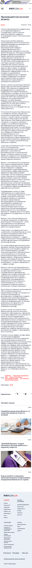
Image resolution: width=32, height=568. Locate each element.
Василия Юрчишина (11, 380)
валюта (19, 522)
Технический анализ (8, 542)
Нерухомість (21, 508)
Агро (5, 515)
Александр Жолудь (11, 378)
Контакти (7, 553)
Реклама (15, 553)
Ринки (6, 503)
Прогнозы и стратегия (7, 538)
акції (18, 526)
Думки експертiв (20, 500)
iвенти (19, 530)
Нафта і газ (7, 511)
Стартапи (6, 507)
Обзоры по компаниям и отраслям (8, 529)
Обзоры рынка (8, 525)
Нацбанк (8, 375)
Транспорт (20, 506)
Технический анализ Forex (8, 547)
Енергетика (7, 509)
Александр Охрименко (21, 375)
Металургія (7, 513)
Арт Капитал (24, 378)
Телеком (19, 512)
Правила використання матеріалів (14, 559)
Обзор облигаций (7, 535)
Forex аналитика (9, 544)
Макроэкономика (9, 532)
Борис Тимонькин (16, 377)
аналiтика (7, 522)
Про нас (25, 553)
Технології (7, 505)
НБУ (6, 377)
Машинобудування (23, 504)
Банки (3, 25)
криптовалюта (21, 524)
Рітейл (19, 510)
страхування (21, 528)
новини (6, 500)
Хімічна (19, 515)
